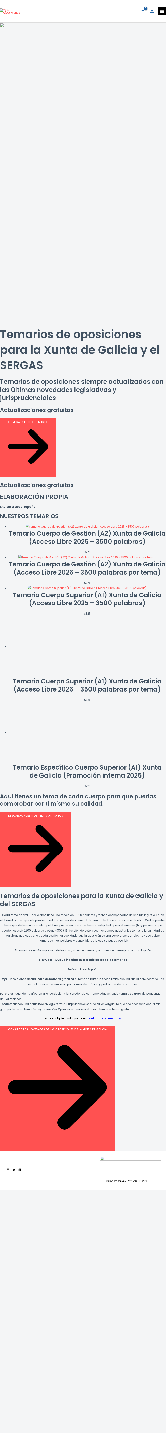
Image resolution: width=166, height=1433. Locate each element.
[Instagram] (8, 1170)
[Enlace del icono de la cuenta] (152, 11)
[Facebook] (20, 1170)
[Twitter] (14, 1170)
